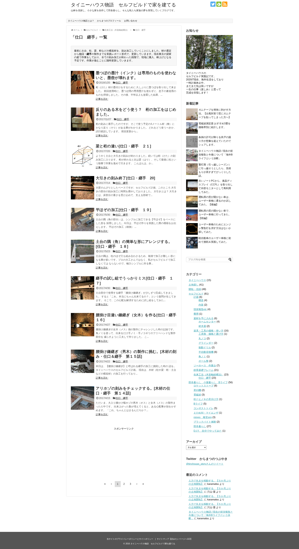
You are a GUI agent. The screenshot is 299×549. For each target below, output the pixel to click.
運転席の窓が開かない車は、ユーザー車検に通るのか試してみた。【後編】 (215, 201)
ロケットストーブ (204, 385)
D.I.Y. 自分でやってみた (208, 431)
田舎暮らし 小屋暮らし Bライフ (208, 382)
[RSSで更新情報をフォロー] (224, 4)
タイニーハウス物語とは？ (81, 20)
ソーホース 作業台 (205, 365)
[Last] (143, 484)
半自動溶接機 (206, 352)
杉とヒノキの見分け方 (206, 399)
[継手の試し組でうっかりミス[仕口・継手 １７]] (82, 288)
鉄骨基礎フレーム (204, 370)
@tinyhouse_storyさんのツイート (204, 464)
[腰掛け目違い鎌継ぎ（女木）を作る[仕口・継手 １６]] (82, 324)
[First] (105, 484)
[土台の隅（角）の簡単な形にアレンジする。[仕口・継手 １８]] (82, 251)
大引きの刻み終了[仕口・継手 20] (125, 178)
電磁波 (197, 394)
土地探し (194, 284)
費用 (196, 314)
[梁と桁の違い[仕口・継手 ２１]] (82, 155)
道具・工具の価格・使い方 (208, 330)
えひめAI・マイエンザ (206, 412)
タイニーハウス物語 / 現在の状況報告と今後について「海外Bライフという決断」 (216, 155)
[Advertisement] (97, 452)
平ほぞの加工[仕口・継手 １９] (123, 210)
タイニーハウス (197, 280)
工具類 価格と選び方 (211, 334)
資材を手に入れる (204, 318)
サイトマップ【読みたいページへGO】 (174, 539)
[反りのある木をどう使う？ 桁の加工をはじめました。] (82, 119)
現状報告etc (200, 309)
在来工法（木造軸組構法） (208, 374)
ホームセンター (207, 321)
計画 (196, 297)
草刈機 (197, 390)
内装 (201, 304)
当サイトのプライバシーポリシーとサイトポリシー (130, 539)
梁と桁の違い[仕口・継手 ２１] (123, 146)
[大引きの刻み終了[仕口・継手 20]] (82, 187)
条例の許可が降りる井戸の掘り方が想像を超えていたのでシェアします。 (215, 141)
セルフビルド (196, 293)
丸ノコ (202, 338)
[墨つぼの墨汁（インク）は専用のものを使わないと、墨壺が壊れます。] (82, 82)
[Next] (137, 484)
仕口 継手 (122, 82)
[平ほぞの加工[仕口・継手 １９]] (82, 219)
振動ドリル (205, 347)
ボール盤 (204, 361)
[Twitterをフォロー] (213, 4)
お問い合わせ (130, 20)
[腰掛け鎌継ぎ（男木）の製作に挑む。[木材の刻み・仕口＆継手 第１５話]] (82, 361)
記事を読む (102, 99)
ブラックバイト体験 (205, 421)
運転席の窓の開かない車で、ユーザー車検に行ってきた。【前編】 (215, 214)
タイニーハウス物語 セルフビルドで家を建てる (123, 4)
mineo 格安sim (203, 417)
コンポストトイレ (204, 408)
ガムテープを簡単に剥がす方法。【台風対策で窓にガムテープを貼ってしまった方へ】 (215, 113)
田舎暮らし (200, 426)
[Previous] (111, 484)
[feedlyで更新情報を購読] (218, 4)
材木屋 (202, 326)
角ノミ (202, 356)
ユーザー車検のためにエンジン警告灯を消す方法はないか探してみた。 (215, 228)
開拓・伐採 (195, 289)
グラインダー (206, 343)
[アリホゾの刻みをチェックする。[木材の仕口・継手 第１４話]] (82, 398)
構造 (201, 300)
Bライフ (198, 403)
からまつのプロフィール (109, 20)
